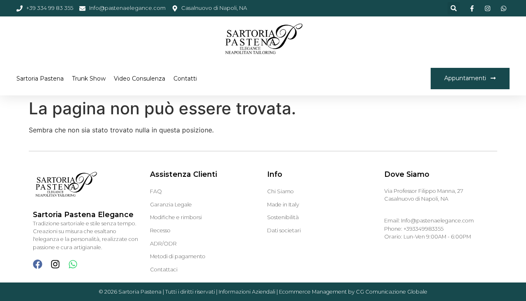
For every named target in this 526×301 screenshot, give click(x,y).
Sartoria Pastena (40, 78)
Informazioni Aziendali (247, 292)
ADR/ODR (163, 244)
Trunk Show (89, 78)
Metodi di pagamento (177, 256)
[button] (454, 8)
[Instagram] (55, 264)
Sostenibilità (283, 217)
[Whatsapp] (73, 264)
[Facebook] (37, 264)
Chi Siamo (280, 191)
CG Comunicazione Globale (391, 292)
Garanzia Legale (171, 204)
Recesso (160, 230)
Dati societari (284, 230)
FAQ (156, 191)
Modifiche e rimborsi (176, 217)
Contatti (185, 78)
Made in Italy (283, 204)
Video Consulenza (139, 78)
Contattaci (164, 269)
